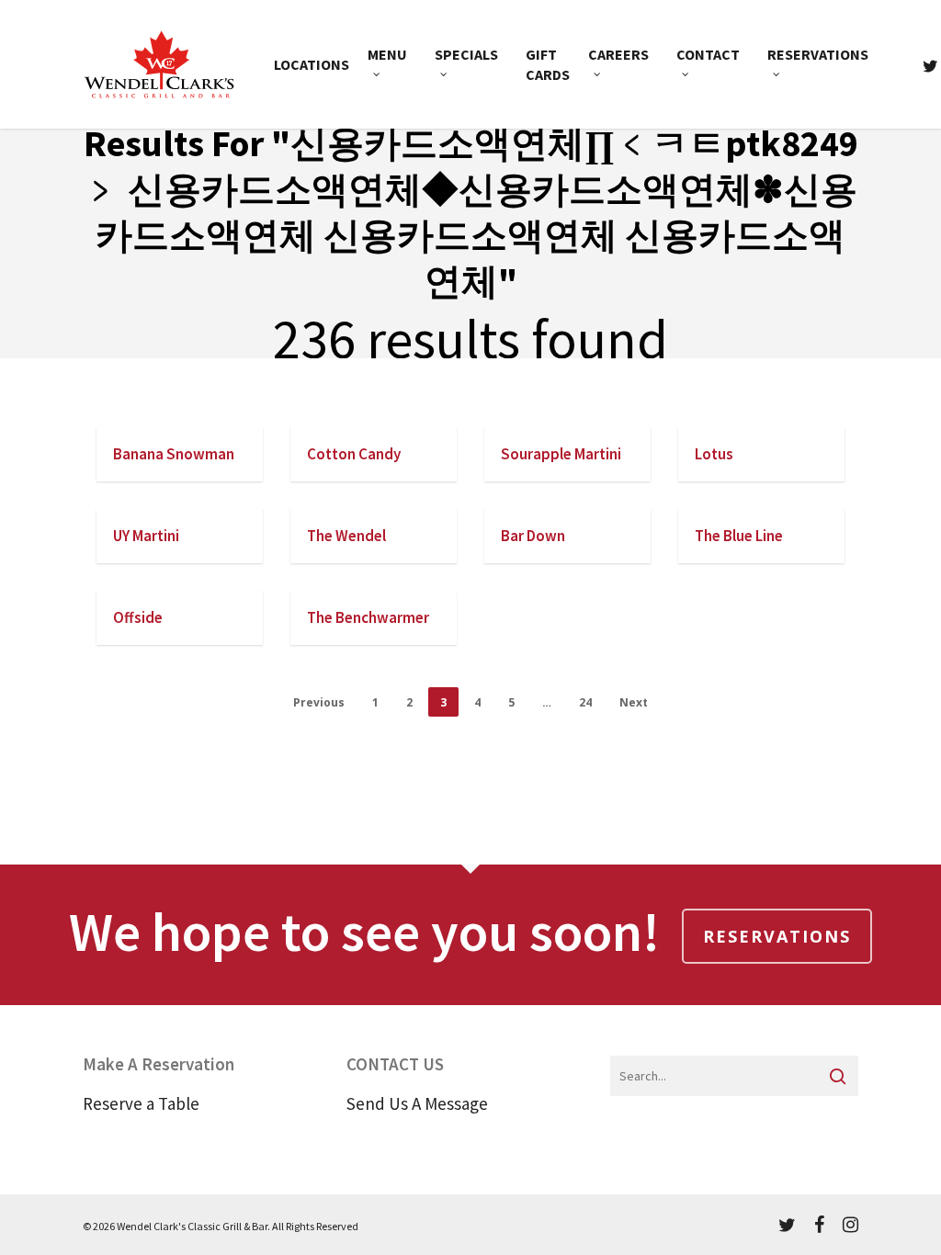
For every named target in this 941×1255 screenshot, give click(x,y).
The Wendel (346, 536)
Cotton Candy (354, 454)
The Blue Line (739, 536)
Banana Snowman (173, 454)
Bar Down (533, 536)
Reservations (777, 936)
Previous (319, 702)
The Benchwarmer (368, 617)
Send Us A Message (417, 1103)
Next (633, 702)
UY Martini (146, 536)
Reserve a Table (141, 1103)
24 (585, 702)
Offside (138, 617)
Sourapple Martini (561, 454)
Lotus (714, 454)
